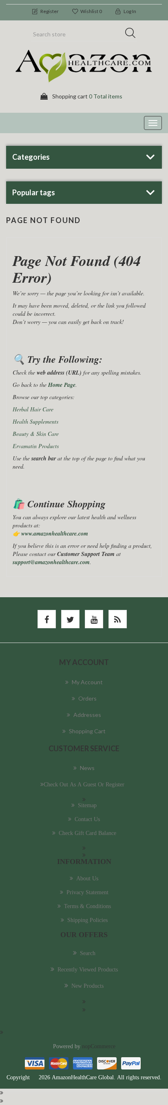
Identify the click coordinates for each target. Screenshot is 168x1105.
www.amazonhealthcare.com (54, 533)
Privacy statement (87, 892)
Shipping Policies (87, 920)
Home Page (61, 385)
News (87, 767)
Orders (87, 698)
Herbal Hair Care (33, 409)
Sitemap (87, 805)
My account (87, 682)
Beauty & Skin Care (36, 434)
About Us (87, 878)
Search (133, 34)
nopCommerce (98, 1046)
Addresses (87, 714)
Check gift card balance (87, 833)
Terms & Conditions (87, 906)
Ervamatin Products (36, 446)
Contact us (87, 819)
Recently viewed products (87, 969)
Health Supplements (35, 421)
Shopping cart (87, 731)
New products (87, 986)
